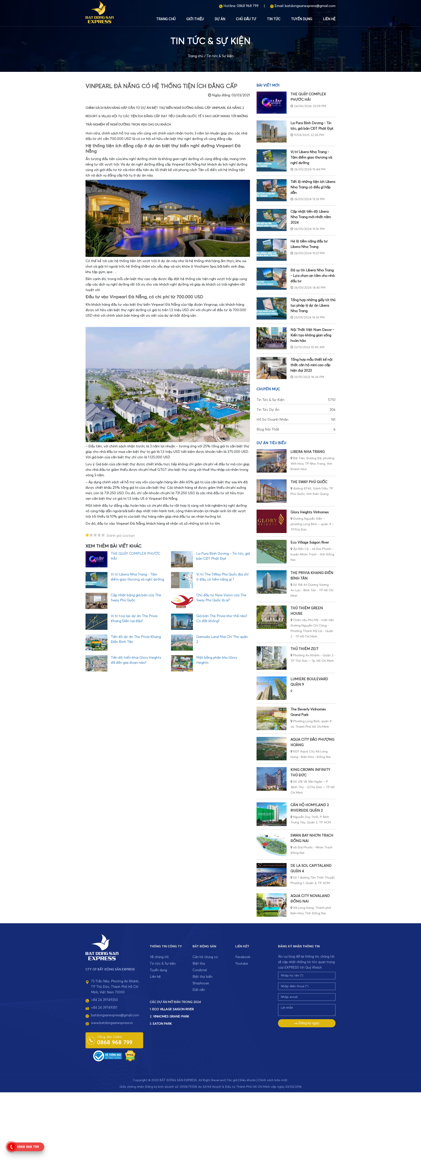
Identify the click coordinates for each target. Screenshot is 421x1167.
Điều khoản (247, 1080)
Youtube (241, 963)
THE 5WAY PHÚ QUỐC (309, 482)
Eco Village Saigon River (310, 542)
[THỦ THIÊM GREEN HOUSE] (272, 617)
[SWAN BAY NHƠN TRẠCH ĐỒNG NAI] (272, 844)
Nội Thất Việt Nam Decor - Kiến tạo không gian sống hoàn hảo (312, 335)
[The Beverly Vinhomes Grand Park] (272, 718)
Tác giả (232, 1080)
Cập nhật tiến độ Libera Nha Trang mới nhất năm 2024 (311, 217)
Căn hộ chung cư (205, 957)
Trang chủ (166, 19)
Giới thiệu (195, 19)
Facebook (242, 957)
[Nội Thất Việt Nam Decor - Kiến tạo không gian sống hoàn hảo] (272, 338)
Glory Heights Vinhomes (310, 512)
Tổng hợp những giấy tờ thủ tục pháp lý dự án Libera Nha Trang (313, 305)
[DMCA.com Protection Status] (130, 1055)
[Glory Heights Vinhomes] (272, 521)
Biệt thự (199, 963)
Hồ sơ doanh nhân (296, 419)
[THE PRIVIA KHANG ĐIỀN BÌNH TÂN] (272, 582)
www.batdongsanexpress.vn (112, 1023)
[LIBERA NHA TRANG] (272, 461)
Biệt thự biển (202, 976)
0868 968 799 (248, 6)
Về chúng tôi (159, 957)
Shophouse (201, 983)
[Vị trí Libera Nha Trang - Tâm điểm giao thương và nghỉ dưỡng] (272, 160)
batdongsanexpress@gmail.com (310, 6)
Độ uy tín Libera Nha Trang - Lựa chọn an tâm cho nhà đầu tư (313, 275)
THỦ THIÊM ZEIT (305, 649)
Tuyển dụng (301, 19)
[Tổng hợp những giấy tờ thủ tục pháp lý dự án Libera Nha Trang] (272, 308)
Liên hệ (329, 19)
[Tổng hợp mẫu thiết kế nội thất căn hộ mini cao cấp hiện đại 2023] (272, 368)
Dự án (220, 19)
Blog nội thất (296, 429)
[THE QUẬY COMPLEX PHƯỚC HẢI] (272, 103)
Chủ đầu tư (246, 19)
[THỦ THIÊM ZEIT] (272, 658)
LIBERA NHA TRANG (308, 452)
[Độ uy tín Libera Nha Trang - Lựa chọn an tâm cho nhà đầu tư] (272, 279)
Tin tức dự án (296, 409)
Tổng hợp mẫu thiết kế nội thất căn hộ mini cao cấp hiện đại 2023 (311, 365)
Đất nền (199, 990)
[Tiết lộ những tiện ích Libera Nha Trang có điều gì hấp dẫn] (272, 190)
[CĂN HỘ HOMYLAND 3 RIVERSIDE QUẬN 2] (272, 814)
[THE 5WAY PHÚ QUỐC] (272, 491)
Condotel (200, 970)
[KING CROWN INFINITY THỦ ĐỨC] (272, 779)
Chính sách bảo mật (272, 1080)
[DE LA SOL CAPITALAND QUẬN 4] (272, 874)
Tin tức (273, 19)
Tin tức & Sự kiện (220, 56)
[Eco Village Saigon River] (272, 551)
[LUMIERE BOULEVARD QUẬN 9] (272, 688)
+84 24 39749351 (104, 1007)
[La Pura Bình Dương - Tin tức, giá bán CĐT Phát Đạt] (272, 131)
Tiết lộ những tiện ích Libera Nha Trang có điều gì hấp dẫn (313, 187)
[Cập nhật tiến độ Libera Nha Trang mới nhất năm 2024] (272, 220)
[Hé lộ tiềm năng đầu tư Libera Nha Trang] (272, 250)
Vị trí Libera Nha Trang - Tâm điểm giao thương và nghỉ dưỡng (311, 157)
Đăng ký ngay (308, 1023)
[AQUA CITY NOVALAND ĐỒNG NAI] (272, 905)
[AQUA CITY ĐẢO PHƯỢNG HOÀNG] (272, 748)
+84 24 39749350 (104, 1000)
